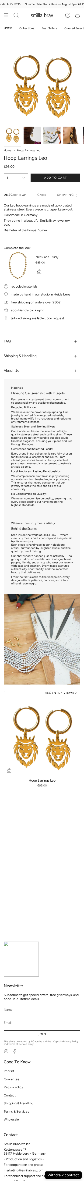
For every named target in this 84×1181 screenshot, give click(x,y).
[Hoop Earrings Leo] (42, 737)
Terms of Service (17, 1044)
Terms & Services (16, 1111)
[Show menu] (6, 15)
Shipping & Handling (20, 356)
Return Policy (13, 1087)
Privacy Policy (70, 1041)
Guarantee (11, 1079)
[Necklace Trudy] (18, 266)
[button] (16, 15)
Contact (10, 1095)
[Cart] (77, 15)
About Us (11, 371)
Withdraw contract (63, 1175)
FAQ (7, 341)
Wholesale (11, 1119)
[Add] (39, 271)
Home (7, 150)
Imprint (9, 1071)
